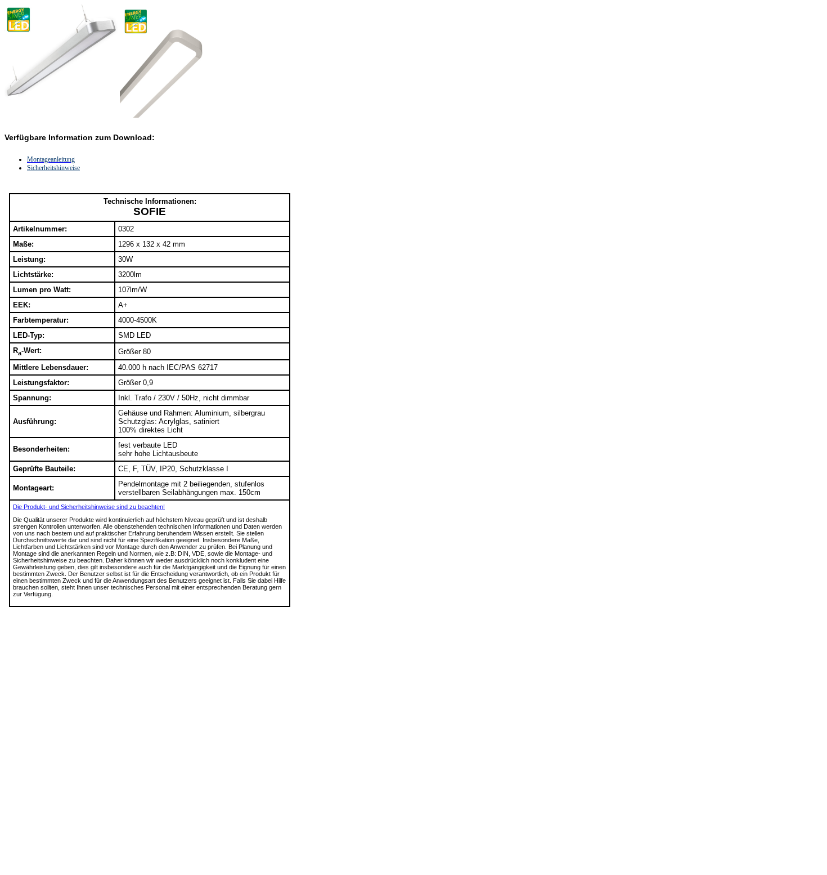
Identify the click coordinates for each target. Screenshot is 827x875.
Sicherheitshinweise (53, 168)
